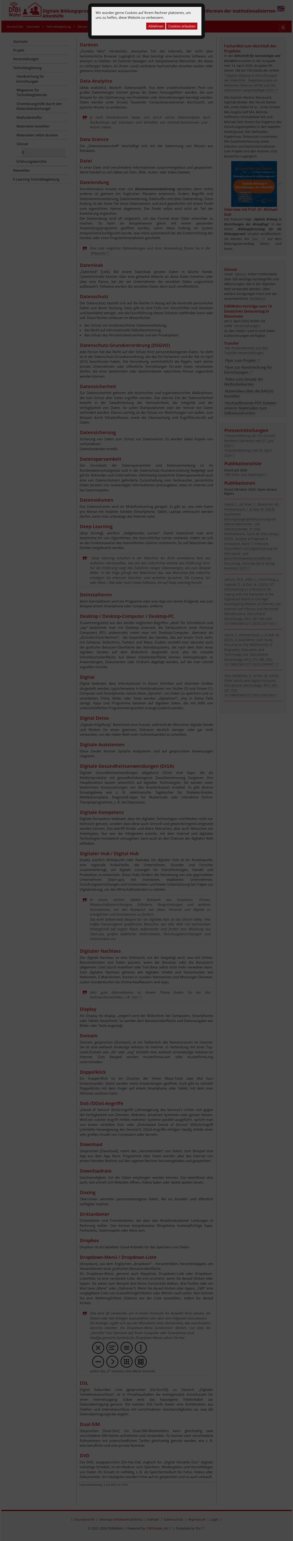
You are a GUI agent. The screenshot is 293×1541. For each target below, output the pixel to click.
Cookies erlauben (181, 26)
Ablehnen (155, 26)
